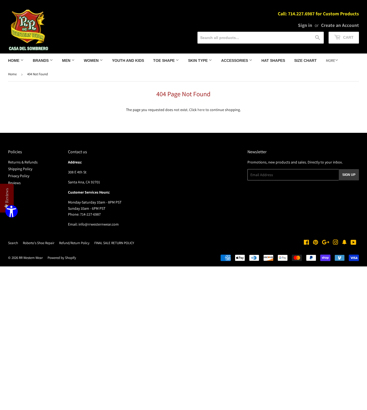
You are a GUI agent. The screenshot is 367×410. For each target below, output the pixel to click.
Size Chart (305, 60)
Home (14, 60)
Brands (41, 60)
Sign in (305, 25)
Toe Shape (164, 60)
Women (92, 60)
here (201, 109)
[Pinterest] (315, 243)
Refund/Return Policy (74, 243)
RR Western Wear (31, 257)
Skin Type (198, 60)
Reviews (14, 182)
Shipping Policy (20, 168)
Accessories (235, 60)
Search (13, 243)
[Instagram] (335, 243)
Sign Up (348, 175)
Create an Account (340, 25)
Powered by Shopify (62, 257)
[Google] (325, 243)
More (330, 60)
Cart (348, 37)
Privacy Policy (18, 175)
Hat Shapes (273, 60)
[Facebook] (306, 243)
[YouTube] (353, 243)
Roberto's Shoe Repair (38, 243)
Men (66, 60)
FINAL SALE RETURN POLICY (114, 243)
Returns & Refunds (23, 162)
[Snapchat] (344, 243)
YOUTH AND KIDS (128, 60)
